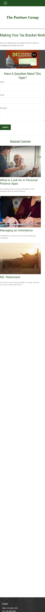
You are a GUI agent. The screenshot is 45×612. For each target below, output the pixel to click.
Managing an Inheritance (16, 230)
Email (2, 95)
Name (2, 82)
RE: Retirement (10, 277)
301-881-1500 (12, 608)
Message (3, 108)
